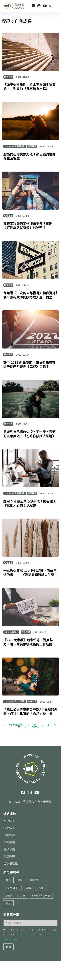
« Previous (13, 725)
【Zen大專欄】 (11, 632)
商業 (8, 903)
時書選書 (8, 77)
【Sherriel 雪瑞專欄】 (14, 146)
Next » (38, 726)
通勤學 (9, 895)
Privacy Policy (27, 935)
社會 (8, 880)
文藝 (22, 895)
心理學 (28, 888)
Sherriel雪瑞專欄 (41, 895)
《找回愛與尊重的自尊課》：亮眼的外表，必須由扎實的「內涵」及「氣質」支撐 (30, 714)
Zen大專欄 (11, 888)
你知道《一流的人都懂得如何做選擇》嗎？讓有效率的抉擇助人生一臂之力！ (30, 297)
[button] (50, 5)
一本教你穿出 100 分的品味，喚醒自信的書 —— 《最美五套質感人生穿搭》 (30, 575)
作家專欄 (32, 146)
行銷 (41, 888)
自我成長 (34, 880)
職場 (20, 880)
